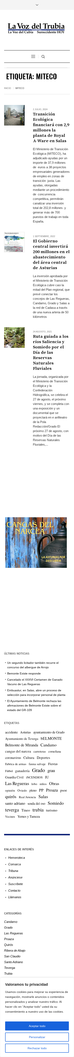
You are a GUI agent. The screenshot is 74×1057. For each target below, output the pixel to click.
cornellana (54, 751)
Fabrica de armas (15, 764)
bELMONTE (51, 738)
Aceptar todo (37, 1026)
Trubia (8, 973)
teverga (12, 810)
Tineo (25, 810)
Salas (43, 796)
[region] (37, 1017)
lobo (34, 784)
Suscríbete (15, 884)
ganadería (22, 770)
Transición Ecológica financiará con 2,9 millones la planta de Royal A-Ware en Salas (51, 128)
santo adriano (15, 803)
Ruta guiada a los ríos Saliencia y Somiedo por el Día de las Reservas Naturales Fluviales (50, 352)
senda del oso (36, 803)
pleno (33, 790)
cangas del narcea (18, 751)
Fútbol (9, 771)
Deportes (43, 757)
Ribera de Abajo (14, 950)
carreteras (40, 751)
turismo (51, 810)
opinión (10, 790)
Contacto (14, 890)
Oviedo (22, 790)
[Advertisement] (37, 478)
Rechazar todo (37, 1048)
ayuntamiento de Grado (49, 732)
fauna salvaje (37, 764)
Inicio (7, 88)
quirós (10, 796)
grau (51, 770)
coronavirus (13, 757)
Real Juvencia (27, 797)
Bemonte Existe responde (24, 673)
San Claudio (12, 956)
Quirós (8, 944)
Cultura (28, 757)
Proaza (52, 790)
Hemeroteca (16, 857)
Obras (54, 783)
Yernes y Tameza (28, 816)
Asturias (25, 732)
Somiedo (56, 803)
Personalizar (37, 1037)
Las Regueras (17, 783)
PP (41, 790)
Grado (38, 770)
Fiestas (53, 763)
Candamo (48, 745)
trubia (38, 810)
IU (47, 777)
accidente (11, 732)
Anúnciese (15, 877)
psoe (63, 790)
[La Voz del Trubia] (37, 28)
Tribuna (13, 871)
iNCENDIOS (34, 777)
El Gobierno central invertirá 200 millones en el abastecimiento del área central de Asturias (51, 255)
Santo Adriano (13, 962)
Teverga (9, 967)
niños (43, 784)
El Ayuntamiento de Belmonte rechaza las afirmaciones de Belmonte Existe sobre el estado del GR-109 (34, 705)
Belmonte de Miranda (21, 744)
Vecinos (10, 816)
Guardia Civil (14, 777)
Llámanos (14, 897)
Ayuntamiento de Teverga (21, 738)
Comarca (14, 864)
